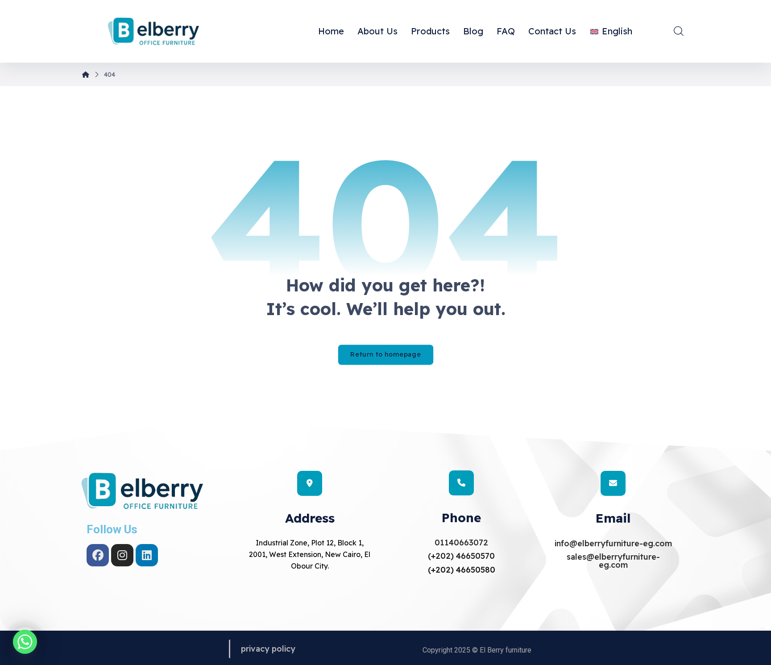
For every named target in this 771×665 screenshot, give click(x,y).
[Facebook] (98, 555)
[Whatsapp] (25, 642)
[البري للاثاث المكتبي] (153, 32)
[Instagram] (122, 555)
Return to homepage (385, 354)
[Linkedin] (147, 555)
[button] (678, 31)
